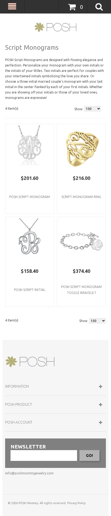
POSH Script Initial (29, 289)
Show (78, 109)
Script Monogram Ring (81, 197)
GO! (89, 455)
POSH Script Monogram (29, 197)
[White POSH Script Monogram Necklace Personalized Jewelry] (30, 148)
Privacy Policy (76, 503)
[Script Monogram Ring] (81, 148)
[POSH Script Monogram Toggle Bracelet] (81, 241)
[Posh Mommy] (55, 27)
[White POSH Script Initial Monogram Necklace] (30, 241)
